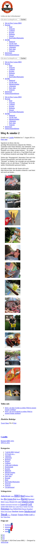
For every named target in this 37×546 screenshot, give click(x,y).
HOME (7, 40)
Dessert (11, 36)
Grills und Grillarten (11, 465)
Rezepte (7, 25)
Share (7, 423)
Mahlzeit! (12, 42)
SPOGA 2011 (5, 443)
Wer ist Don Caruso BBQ (13, 23)
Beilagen (12, 34)
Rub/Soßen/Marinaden (16, 38)
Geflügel (12, 30)
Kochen (11, 32)
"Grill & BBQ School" (12, 452)
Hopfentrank (9, 467)
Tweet (3, 423)
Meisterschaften (14, 45)
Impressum (8, 53)
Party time (12, 49)
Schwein (12, 29)
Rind (10, 27)
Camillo (11, 137)
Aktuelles (8, 456)
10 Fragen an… (10, 454)
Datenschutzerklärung (12, 55)
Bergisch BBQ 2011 (7, 441)
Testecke (12, 51)
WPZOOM (4, 542)
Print (14, 423)
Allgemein (12, 47)
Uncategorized (9, 487)
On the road (13, 43)
